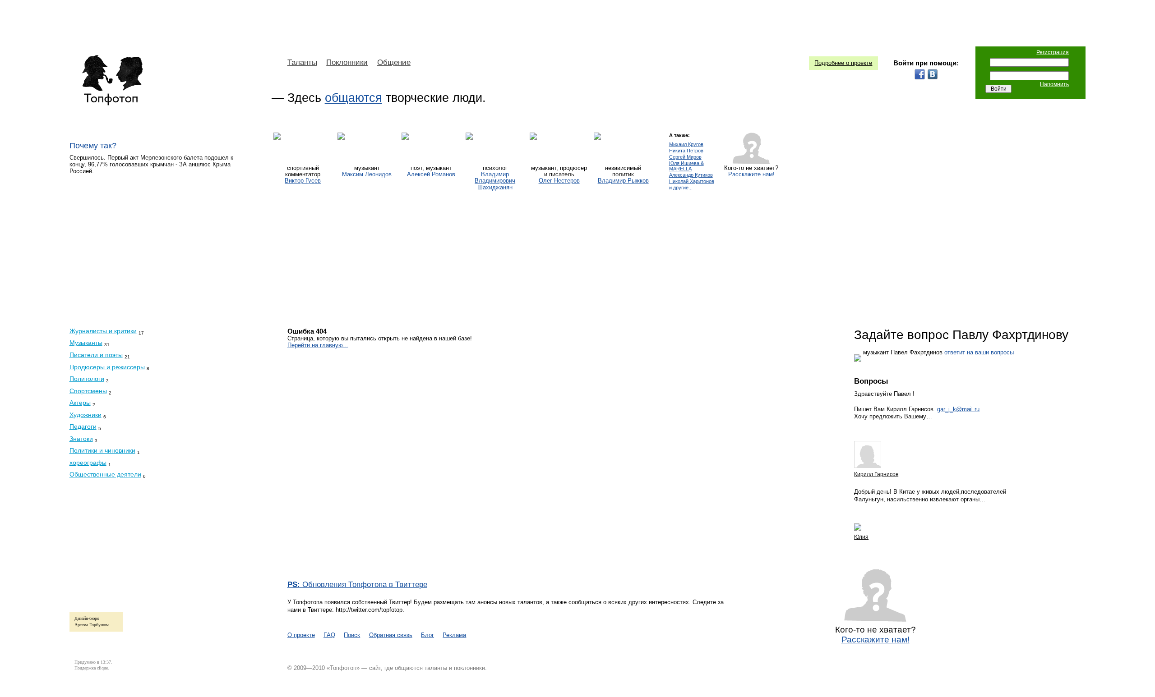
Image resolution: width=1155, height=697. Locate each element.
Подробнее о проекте (843, 63)
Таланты (302, 62)
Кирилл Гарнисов (876, 474)
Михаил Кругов (686, 144)
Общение (394, 62)
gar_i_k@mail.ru (958, 409)
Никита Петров (686, 150)
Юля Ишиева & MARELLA (686, 166)
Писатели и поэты (96, 354)
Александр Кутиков (691, 175)
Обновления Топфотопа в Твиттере (357, 584)
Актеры (80, 402)
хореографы (87, 462)
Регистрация (1052, 52)
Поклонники (347, 62)
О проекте (301, 635)
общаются (353, 98)
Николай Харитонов (691, 181)
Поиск (352, 635)
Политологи (86, 378)
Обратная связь (390, 635)
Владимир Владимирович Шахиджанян (495, 180)
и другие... (681, 187)
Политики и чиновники (102, 450)
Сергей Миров (685, 157)
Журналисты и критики (103, 331)
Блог (427, 635)
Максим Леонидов (367, 174)
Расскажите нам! (751, 174)
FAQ (329, 635)
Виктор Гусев (303, 181)
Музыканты (85, 342)
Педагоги (83, 426)
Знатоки (81, 438)
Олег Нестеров (559, 181)
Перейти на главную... (317, 345)
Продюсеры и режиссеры (107, 367)
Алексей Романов (431, 174)
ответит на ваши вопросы (979, 352)
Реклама (454, 635)
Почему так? (92, 145)
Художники (85, 414)
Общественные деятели (105, 474)
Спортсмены (88, 390)
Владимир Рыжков (623, 181)
